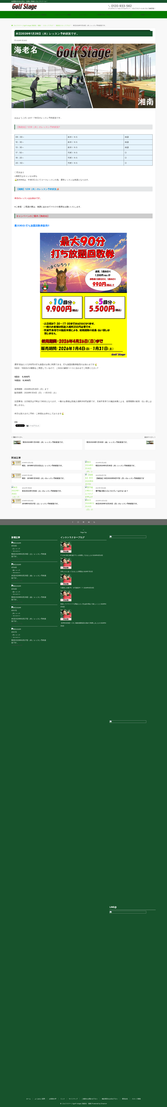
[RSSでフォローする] (94, 522)
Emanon (104, 1103)
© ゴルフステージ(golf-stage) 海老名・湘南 (75, 1103)
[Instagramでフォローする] (78, 522)
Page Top (83, 532)
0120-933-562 (121, 6)
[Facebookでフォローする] (72, 522)
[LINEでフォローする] (83, 522)
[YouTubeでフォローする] (89, 522)
